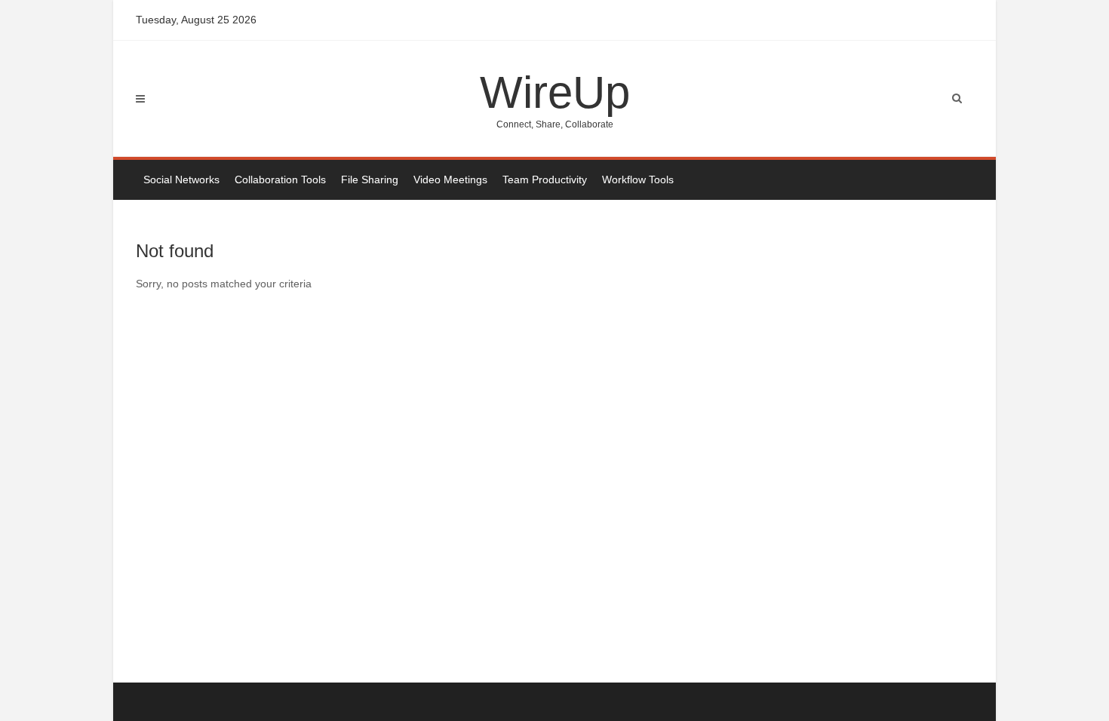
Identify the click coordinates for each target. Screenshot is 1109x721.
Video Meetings (450, 179)
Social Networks (181, 179)
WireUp (555, 98)
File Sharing (369, 179)
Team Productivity (544, 179)
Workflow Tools (638, 179)
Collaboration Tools (280, 179)
